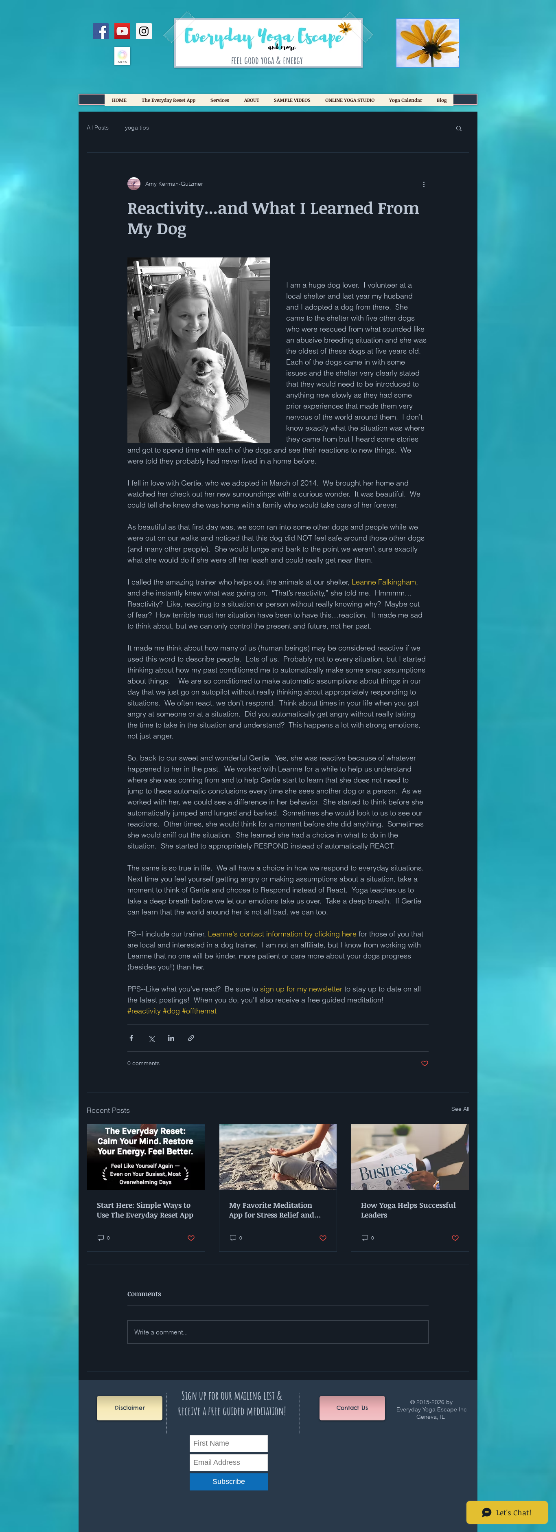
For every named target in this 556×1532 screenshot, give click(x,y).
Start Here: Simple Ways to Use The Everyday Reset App (145, 1210)
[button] (459, 128)
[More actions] (424, 184)
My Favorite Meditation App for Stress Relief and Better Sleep (271, 1210)
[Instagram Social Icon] (144, 31)
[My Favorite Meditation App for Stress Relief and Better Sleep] (278, 1157)
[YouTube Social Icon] (122, 31)
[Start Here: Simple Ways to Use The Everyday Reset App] (146, 1157)
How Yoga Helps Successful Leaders (408, 1210)
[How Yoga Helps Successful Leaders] (410, 1157)
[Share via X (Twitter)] (151, 1038)
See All (460, 1108)
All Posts (98, 127)
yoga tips (137, 127)
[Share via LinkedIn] (171, 1038)
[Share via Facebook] (131, 1038)
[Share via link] (191, 1038)
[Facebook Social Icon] (101, 31)
